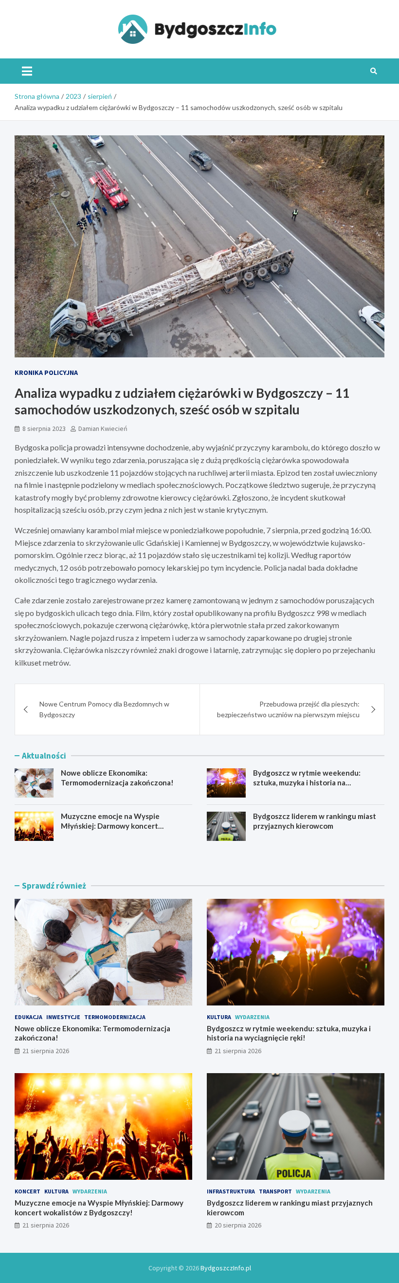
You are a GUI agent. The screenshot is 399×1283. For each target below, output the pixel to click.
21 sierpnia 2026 (45, 1050)
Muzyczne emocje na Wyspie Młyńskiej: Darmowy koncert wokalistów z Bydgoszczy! (110, 825)
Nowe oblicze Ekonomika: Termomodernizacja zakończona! (117, 777)
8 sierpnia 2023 (44, 428)
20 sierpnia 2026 (238, 1225)
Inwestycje (63, 1017)
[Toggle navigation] (27, 71)
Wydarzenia (252, 1017)
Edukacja (28, 1017)
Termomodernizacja (114, 1017)
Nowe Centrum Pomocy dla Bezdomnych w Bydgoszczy (104, 709)
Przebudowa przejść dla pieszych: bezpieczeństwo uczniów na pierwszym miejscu (288, 709)
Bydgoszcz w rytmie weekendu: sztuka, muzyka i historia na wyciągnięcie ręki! (307, 782)
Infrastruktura (231, 1191)
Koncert (27, 1191)
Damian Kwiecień (102, 428)
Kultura (219, 1017)
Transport (275, 1191)
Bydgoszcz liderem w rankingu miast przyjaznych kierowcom (314, 821)
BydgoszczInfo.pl (225, 1268)
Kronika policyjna (46, 372)
